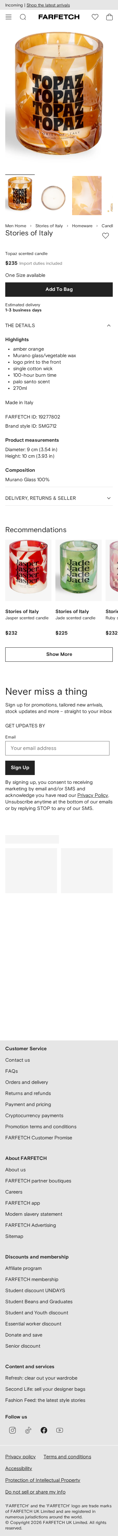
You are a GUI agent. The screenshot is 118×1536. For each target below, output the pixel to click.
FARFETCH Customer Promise (38, 1137)
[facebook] (44, 1430)
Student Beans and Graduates (38, 1301)
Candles (109, 226)
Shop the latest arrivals (48, 5)
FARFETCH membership (31, 1279)
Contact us (17, 1059)
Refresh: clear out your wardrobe (41, 1377)
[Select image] (20, 195)
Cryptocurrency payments (34, 1115)
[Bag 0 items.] (109, 17)
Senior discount (22, 1345)
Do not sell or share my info (35, 1491)
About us (15, 1169)
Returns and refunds (28, 1093)
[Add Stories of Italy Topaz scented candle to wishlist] (105, 236)
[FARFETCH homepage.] (59, 17)
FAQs (11, 1071)
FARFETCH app (22, 1202)
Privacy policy (20, 1456)
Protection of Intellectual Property (42, 1480)
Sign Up (20, 767)
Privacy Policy (92, 795)
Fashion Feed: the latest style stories (45, 1400)
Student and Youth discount (36, 1312)
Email (10, 737)
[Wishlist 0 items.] (95, 17)
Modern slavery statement (33, 1213)
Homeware (82, 226)
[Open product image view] (59, 100)
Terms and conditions (67, 1456)
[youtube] (59, 1430)
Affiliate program (23, 1268)
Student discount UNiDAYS (35, 1290)
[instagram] (12, 1430)
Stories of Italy (49, 226)
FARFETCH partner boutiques (38, 1180)
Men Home (15, 226)
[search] (23, 17)
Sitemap (14, 1236)
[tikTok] (28, 1430)
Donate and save (23, 1334)
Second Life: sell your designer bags (45, 1388)
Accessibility (18, 1468)
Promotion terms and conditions (40, 1126)
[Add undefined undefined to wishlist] (44, 547)
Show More (59, 654)
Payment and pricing (28, 1104)
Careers (13, 1191)
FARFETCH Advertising (30, 1225)
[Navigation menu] (8, 17)
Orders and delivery (26, 1082)
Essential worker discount (33, 1323)
